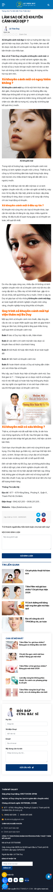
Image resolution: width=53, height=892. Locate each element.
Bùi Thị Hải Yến (26, 4)
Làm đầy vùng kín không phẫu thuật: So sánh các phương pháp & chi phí (33, 680)
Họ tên (8, 719)
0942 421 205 (10, 815)
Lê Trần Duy (14, 29)
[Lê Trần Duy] (21, 880)
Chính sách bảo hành (12, 832)
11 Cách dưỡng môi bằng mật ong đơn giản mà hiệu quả (37, 605)
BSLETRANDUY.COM (24, 889)
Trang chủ (5, 11)
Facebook (44, 515)
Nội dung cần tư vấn (14, 749)
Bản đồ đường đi (15, 810)
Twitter (38, 515)
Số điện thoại (11, 729)
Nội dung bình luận (11, 532)
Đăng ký (7, 868)
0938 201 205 (26, 815)
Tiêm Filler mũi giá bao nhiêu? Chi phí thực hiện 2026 (36, 589)
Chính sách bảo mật (11, 828)
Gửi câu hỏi (25, 767)
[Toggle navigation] (3, 4)
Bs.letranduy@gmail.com (14, 819)
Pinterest (44, 520)
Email (8, 739)
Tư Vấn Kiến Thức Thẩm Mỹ (20, 11)
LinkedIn (38, 520)
